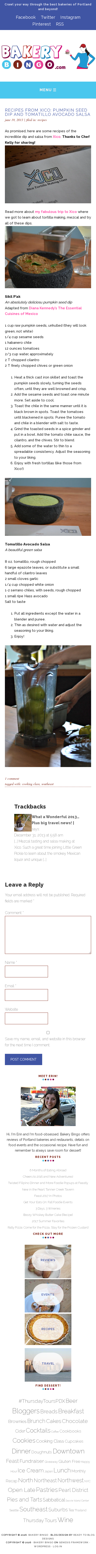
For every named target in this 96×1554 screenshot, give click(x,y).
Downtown (69, 1451)
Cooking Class (31, 784)
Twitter (48, 17)
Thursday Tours (40, 1520)
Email (10, 986)
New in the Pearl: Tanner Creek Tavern (48, 1189)
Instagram (70, 17)
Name (11, 962)
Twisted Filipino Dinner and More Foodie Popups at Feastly (48, 1183)
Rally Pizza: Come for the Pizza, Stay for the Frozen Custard (48, 1227)
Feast (12, 1461)
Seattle (14, 1510)
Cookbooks (70, 1431)
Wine (65, 1520)
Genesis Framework (74, 1542)
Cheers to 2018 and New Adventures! (48, 1176)
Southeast (47, 784)
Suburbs (58, 1509)
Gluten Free (69, 1461)
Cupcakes (74, 1441)
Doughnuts (41, 1452)
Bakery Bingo (38, 1535)
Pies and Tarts (24, 1499)
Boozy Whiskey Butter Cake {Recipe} (48, 1215)
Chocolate (75, 1421)
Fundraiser (32, 1461)
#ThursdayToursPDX (42, 1401)
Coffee (55, 1431)
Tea (71, 1510)
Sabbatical (54, 1500)
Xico (57, 137)
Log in (57, 1546)
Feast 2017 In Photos (48, 1196)
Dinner (21, 1451)
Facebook (26, 17)
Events (48, 1294)
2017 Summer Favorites (48, 1221)
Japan (49, 1471)
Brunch (36, 1421)
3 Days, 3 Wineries (48, 1208)
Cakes (53, 1421)
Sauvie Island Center (77, 1500)
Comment (14, 913)
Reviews (48, 1260)
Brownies (17, 1421)
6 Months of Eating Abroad (48, 1170)
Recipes (42, 119)
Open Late (21, 1489)
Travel (48, 1363)
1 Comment (12, 778)
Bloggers (26, 1411)
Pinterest (41, 24)
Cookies (24, 1440)
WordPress (42, 1546)
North (25, 1480)
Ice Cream (31, 1470)
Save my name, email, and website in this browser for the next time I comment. (45, 1042)
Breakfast (71, 1411)
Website (11, 1009)
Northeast (45, 1480)
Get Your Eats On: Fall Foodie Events (48, 1202)
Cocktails (38, 1430)
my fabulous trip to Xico (56, 212)
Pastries (47, 1489)
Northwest (71, 1480)
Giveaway (51, 1461)
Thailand (80, 1510)
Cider (20, 1431)
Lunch (62, 1470)
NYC (87, 1481)
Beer (72, 1401)
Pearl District (73, 1490)
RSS (60, 24)
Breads (49, 1411)
